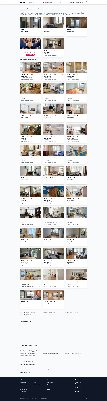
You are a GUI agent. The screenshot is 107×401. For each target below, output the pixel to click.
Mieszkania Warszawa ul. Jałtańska (49, 312)
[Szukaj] (44, 2)
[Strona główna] (23, 2)
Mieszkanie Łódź (68, 367)
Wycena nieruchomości (24, 384)
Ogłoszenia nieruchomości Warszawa (26, 361)
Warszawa (44, 5)
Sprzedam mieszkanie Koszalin (25, 369)
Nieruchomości (22, 5)
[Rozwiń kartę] (40, 35)
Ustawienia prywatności (38, 386)
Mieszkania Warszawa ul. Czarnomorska (27, 312)
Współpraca (49, 384)
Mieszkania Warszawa (24, 347)
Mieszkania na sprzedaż (30, 5)
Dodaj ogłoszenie (25, 382)
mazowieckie (38, 5)
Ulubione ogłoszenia (23, 393)
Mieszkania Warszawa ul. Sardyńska (26, 314)
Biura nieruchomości (23, 389)
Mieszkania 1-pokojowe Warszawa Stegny (27, 353)
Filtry (63, 2)
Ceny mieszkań (22, 386)
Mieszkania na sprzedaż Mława (25, 367)
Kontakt (48, 389)
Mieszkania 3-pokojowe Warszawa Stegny (73, 353)
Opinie (48, 386)
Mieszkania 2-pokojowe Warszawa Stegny (50, 353)
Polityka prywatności (37, 384)
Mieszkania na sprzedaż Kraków (48, 369)
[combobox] (52, 2)
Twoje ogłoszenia (23, 391)
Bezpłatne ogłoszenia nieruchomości (26, 374)
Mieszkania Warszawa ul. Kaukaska (71, 312)
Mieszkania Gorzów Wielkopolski (71, 369)
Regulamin (35, 382)
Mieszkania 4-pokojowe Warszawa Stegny (27, 355)
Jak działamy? (31, 2)
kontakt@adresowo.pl (44, 398)
